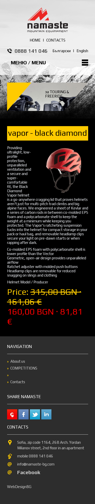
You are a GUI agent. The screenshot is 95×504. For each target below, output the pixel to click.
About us (17, 361)
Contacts (17, 382)
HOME (35, 40)
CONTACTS (55, 40)
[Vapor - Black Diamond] (62, 194)
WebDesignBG (19, 486)
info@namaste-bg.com (35, 464)
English (82, 51)
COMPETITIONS (23, 368)
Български (61, 51)
